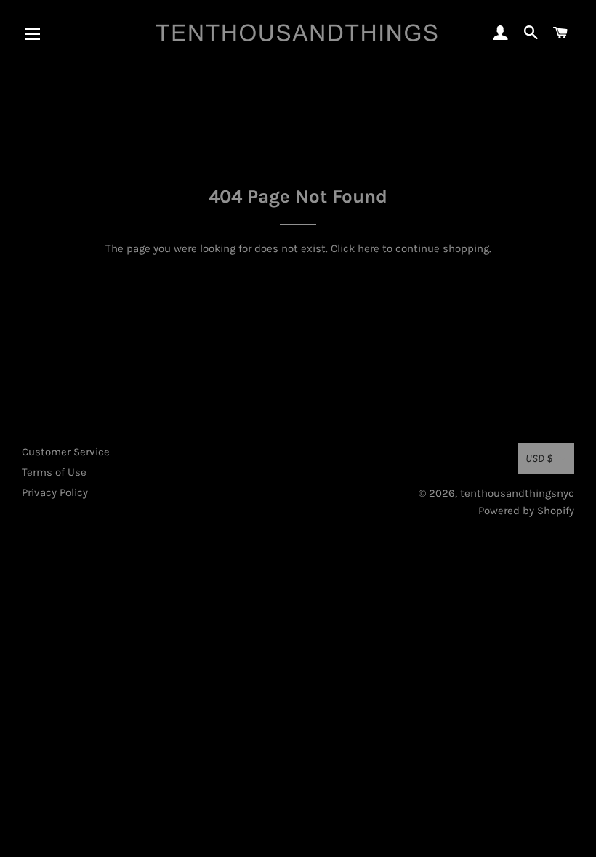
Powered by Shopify (526, 510)
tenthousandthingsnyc (517, 493)
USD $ (539, 458)
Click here (355, 248)
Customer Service (66, 451)
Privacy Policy (55, 492)
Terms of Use (54, 472)
